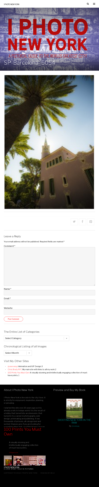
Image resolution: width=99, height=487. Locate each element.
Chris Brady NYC (15, 369)
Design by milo (48, 473)
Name (7, 289)
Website (8, 308)
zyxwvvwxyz (13, 366)
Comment (9, 246)
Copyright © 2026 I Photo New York (21, 473)
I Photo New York (11, 4)
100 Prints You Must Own (19, 373)
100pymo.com (13, 452)
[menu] (94, 3)
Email (7, 298)
